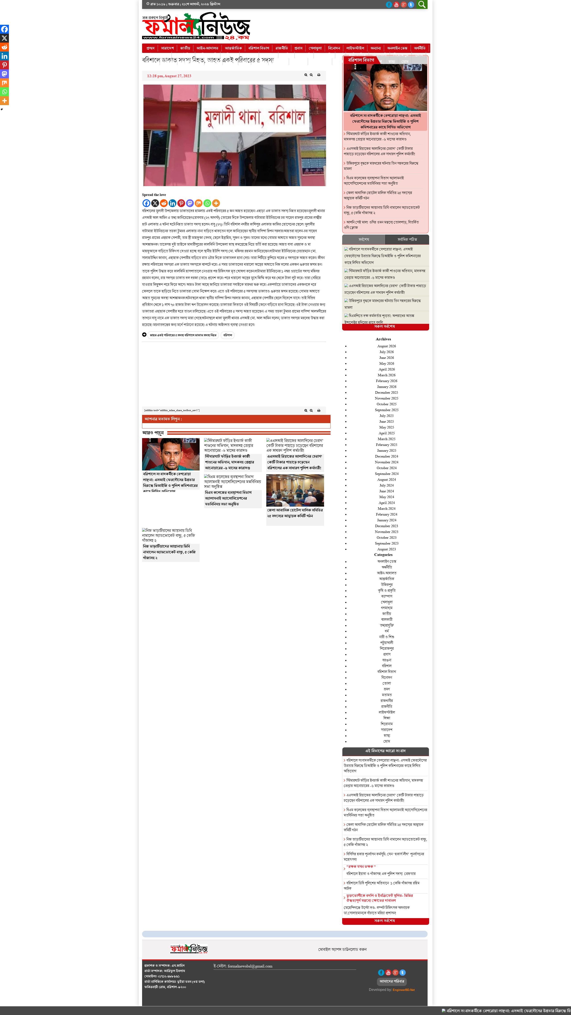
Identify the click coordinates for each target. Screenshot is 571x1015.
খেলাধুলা (315, 48)
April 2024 (387, 502)
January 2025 (386, 450)
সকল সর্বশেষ (384, 327)
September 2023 (387, 543)
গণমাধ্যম (268, 55)
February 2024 (386, 514)
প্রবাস (298, 48)
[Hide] (2, 109)
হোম (404, 62)
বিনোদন (334, 48)
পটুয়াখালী (379, 55)
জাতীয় (185, 48)
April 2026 (387, 369)
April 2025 (387, 433)
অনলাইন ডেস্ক (397, 48)
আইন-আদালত (207, 48)
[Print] (319, 74)
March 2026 (386, 375)
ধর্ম (340, 55)
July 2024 (387, 485)
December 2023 (386, 526)
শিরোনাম (387, 724)
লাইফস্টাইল (355, 48)
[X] (155, 203)
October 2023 (387, 537)
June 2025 (386, 421)
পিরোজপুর (400, 55)
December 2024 (386, 456)
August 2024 (386, 479)
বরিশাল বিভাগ (258, 48)
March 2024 (386, 508)
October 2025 (387, 404)
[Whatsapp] (207, 203)
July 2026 (387, 351)
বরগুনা (152, 62)
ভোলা (230, 62)
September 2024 (387, 473)
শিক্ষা (339, 62)
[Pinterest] (181, 203)
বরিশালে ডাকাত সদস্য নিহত (200, 335)
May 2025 (386, 427)
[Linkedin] (172, 203)
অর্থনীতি (420, 48)
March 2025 (386, 439)
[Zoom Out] (311, 74)
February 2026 (386, 381)
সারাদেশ (167, 48)
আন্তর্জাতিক (233, 48)
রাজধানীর (279, 62)
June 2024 (386, 491)
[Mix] (199, 203)
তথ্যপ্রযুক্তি (324, 55)
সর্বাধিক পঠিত (407, 239)
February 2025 (386, 444)
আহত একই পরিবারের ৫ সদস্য (167, 335)
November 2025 (386, 398)
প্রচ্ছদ (151, 48)
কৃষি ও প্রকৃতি (207, 55)
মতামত (259, 62)
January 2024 (386, 520)
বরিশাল (168, 62)
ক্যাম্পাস (386, 596)
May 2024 (386, 497)
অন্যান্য (375, 48)
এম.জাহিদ (178, 966)
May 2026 (386, 363)
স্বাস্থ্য (391, 62)
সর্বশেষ (364, 239)
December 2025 (386, 392)
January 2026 (386, 386)
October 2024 (387, 468)
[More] (216, 203)
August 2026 (386, 346)
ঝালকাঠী (304, 55)
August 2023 (386, 549)
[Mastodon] (190, 203)
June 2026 (386, 357)
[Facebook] (146, 203)
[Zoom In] (306, 74)
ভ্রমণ (244, 62)
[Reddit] (164, 203)
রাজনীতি (281, 48)
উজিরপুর (229, 55)
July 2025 (387, 415)
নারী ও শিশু (357, 55)
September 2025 (387, 410)
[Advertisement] (234, 375)
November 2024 (386, 462)
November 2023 (386, 531)
